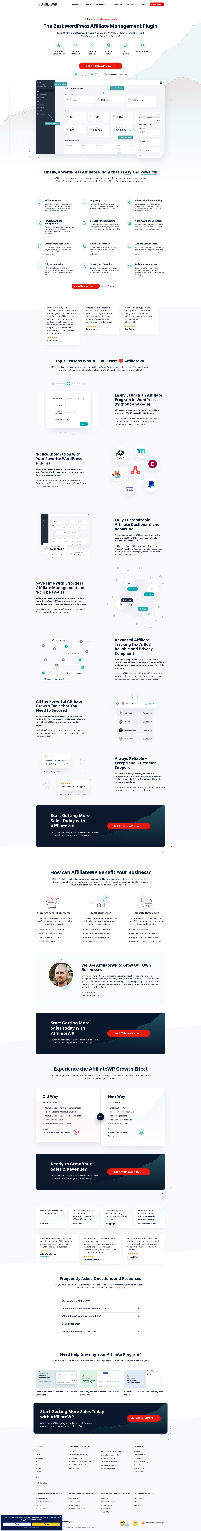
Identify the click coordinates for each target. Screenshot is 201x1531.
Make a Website (139, 1468)
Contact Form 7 (106, 1512)
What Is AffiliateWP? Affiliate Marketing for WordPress (56, 1393)
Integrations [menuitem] (100, 5)
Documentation (139, 1455)
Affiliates (39, 1468)
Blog (37, 1461)
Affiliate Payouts (74, 1468)
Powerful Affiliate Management (80, 1461)
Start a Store (138, 1472)
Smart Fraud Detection (77, 1458)
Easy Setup (72, 1451)
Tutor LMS (137, 1505)
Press (38, 1455)
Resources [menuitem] (130, 5)
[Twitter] (37, 1477)
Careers (38, 1472)
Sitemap (77, 1527)
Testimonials (40, 1458)
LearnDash (138, 1498)
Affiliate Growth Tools (109, 1462)
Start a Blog (138, 1465)
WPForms (104, 1498)
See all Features (108, 286)
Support (137, 1451)
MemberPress (74, 1498)
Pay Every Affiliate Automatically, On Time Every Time (99, 1393)
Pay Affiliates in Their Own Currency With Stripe (143, 1393)
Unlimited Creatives (108, 1458)
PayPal (38, 1505)
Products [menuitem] (75, 5)
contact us (121, 1287)
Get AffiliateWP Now (98, 66)
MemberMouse (74, 1502)
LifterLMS (137, 1502)
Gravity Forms (106, 1505)
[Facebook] (42, 1477)
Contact (38, 1465)
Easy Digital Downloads (44, 1502)
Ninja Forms (105, 1508)
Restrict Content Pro (76, 1505)
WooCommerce (41, 1498)
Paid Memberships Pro (77, 1508)
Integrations (138, 1458)
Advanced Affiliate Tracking (78, 1455)
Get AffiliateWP (156, 4)
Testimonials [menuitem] (117, 5)
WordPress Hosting (141, 1461)
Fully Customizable (108, 1468)
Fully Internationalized (109, 1465)
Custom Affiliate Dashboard (111, 1451)
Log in (143, 4)
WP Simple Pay (41, 1508)
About (38, 1451)
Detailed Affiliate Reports (78, 1465)
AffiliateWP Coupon (89, 1527)
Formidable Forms (108, 1502)
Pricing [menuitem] (88, 5)
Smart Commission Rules (110, 1455)
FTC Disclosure (67, 1527)
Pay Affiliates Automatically (104, 19)
